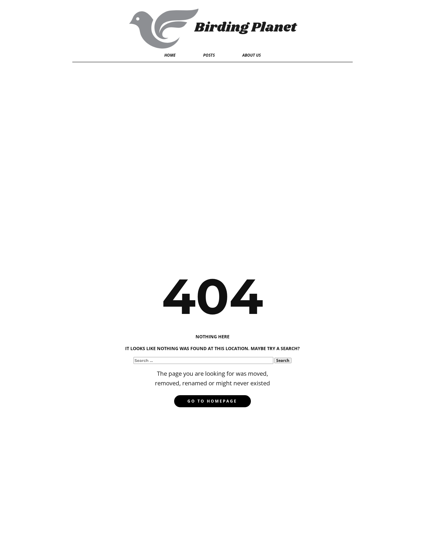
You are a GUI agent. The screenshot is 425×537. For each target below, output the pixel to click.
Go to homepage (212, 401)
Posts (209, 55)
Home (170, 55)
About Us (251, 55)
